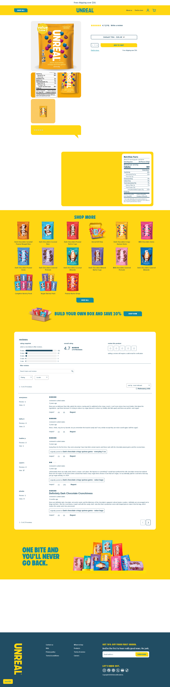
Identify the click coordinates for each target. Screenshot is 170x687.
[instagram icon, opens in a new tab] (104, 670)
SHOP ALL (85, 300)
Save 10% (8, 681)
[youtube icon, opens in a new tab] (122, 670)
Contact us (49, 645)
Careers (76, 656)
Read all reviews (37, 139)
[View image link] (28, 659)
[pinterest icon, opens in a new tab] (113, 670)
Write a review (117, 25)
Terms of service (79, 652)
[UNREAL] (85, 10)
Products (77, 648)
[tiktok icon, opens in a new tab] (127, 670)
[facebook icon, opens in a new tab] (109, 670)
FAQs (47, 648)
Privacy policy (50, 652)
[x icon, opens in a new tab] (118, 670)
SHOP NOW (132, 314)
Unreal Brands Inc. (118, 675)
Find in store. (95, 50)
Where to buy (78, 645)
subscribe (141, 654)
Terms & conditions (52, 656)
